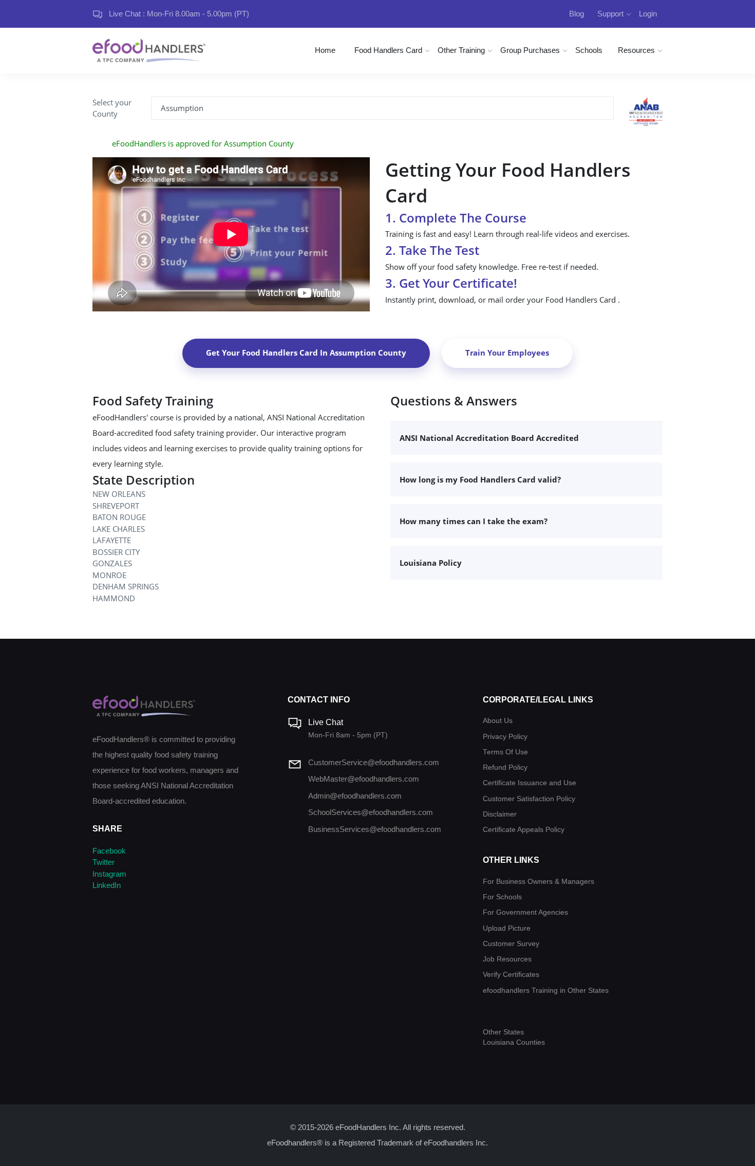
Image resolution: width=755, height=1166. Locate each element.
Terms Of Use (505, 752)
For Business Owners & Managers (538, 881)
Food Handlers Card (388, 50)
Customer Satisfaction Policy (529, 799)
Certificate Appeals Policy (523, 830)
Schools (588, 50)
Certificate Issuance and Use (529, 783)
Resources (636, 50)
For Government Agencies (525, 912)
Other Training (461, 50)
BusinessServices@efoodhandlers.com (374, 829)
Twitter (103, 862)
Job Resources (507, 959)
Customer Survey (511, 944)
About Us (498, 721)
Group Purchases (530, 50)
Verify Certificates (511, 974)
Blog (576, 13)
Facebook (109, 850)
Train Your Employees (507, 352)
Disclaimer (500, 814)
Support (610, 13)
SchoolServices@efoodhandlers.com (370, 812)
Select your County (111, 108)
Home (325, 50)
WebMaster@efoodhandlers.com (363, 778)
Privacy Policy (505, 737)
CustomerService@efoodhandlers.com (373, 762)
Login (648, 13)
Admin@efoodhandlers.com (355, 795)
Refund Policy (505, 767)
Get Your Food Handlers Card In (306, 352)
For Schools (502, 897)
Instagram (109, 873)
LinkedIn (106, 885)
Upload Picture (507, 928)
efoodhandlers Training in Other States (546, 990)
